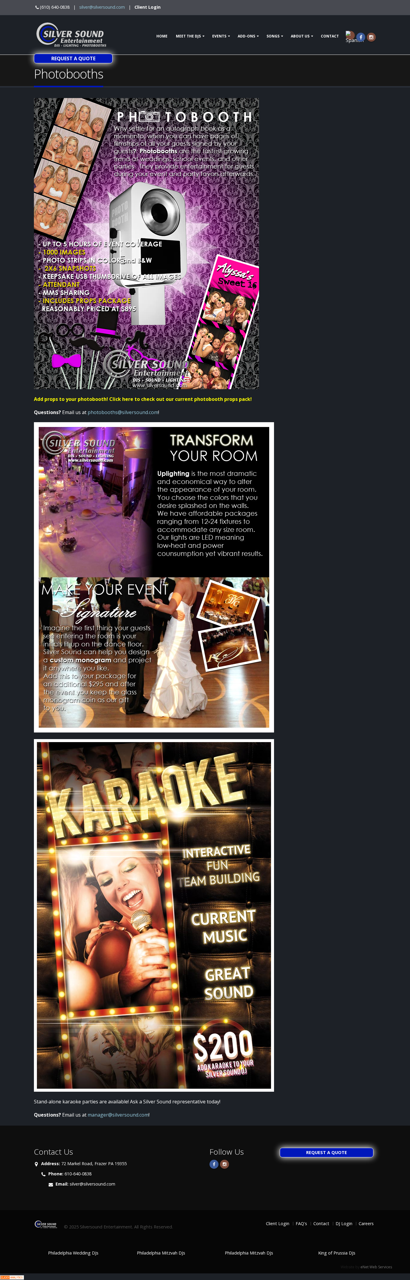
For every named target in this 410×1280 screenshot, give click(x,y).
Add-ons (246, 36)
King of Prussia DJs (336, 1253)
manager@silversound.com (118, 1114)
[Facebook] (360, 37)
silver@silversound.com (102, 7)
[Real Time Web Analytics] (12, 1276)
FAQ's (301, 1223)
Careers (366, 1223)
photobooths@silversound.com (123, 412)
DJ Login (344, 1223)
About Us (300, 36)
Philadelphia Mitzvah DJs (161, 1253)
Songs (273, 36)
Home (161, 36)
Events (219, 36)
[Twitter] (224, 1164)
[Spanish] (350, 35)
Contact (330, 36)
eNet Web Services (376, 1267)
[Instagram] (371, 37)
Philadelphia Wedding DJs (73, 1253)
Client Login (147, 7)
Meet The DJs (188, 36)
